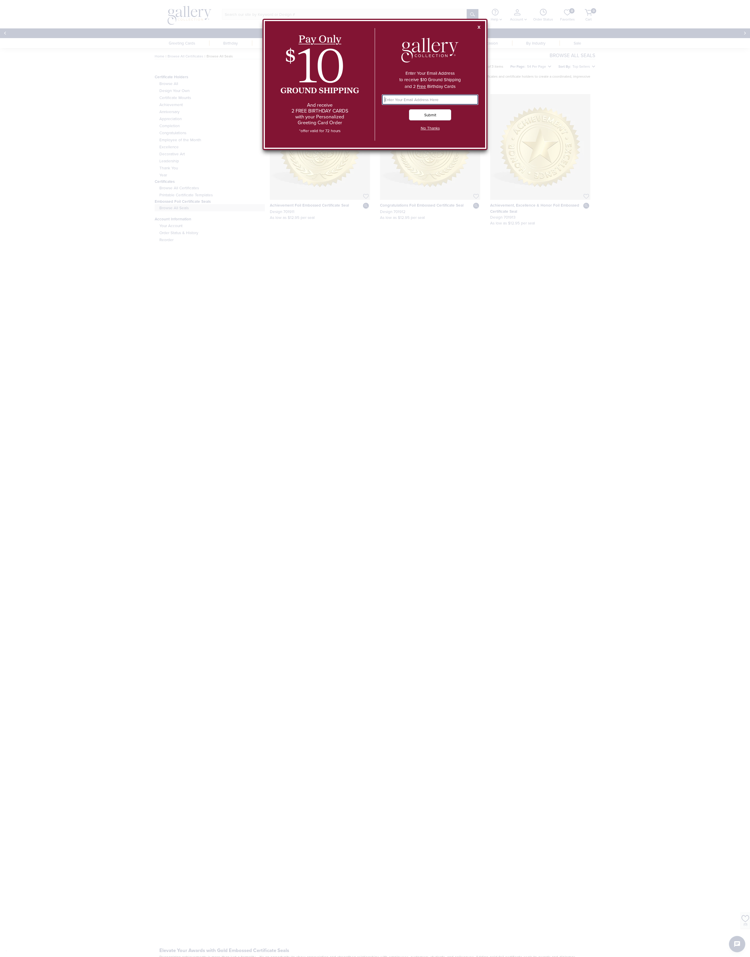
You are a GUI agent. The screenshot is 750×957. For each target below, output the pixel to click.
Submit (430, 115)
